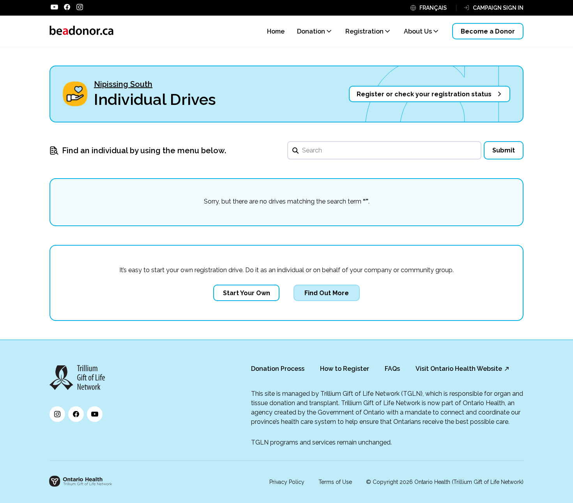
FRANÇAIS (433, 8)
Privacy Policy (286, 482)
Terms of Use (335, 482)
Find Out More (326, 293)
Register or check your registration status (424, 94)
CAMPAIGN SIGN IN (498, 8)
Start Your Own (246, 293)
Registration (364, 31)
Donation (311, 31)
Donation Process (277, 368)
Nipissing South (123, 84)
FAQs (392, 368)
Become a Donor (488, 31)
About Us (418, 31)
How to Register (344, 368)
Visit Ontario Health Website (459, 368)
